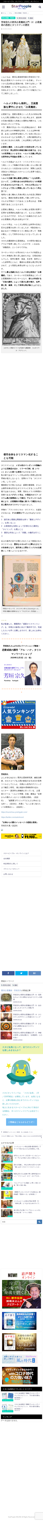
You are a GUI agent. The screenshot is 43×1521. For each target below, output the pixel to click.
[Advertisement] (21, 380)
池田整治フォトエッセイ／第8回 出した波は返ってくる (17, 1132)
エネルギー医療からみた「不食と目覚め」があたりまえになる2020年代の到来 (21, 1136)
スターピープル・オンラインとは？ (16, 853)
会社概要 (6, 858)
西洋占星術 (22, 18)
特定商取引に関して (10, 863)
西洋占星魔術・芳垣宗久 (8, 17)
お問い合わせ (8, 874)
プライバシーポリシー (11, 869)
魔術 (31, 18)
